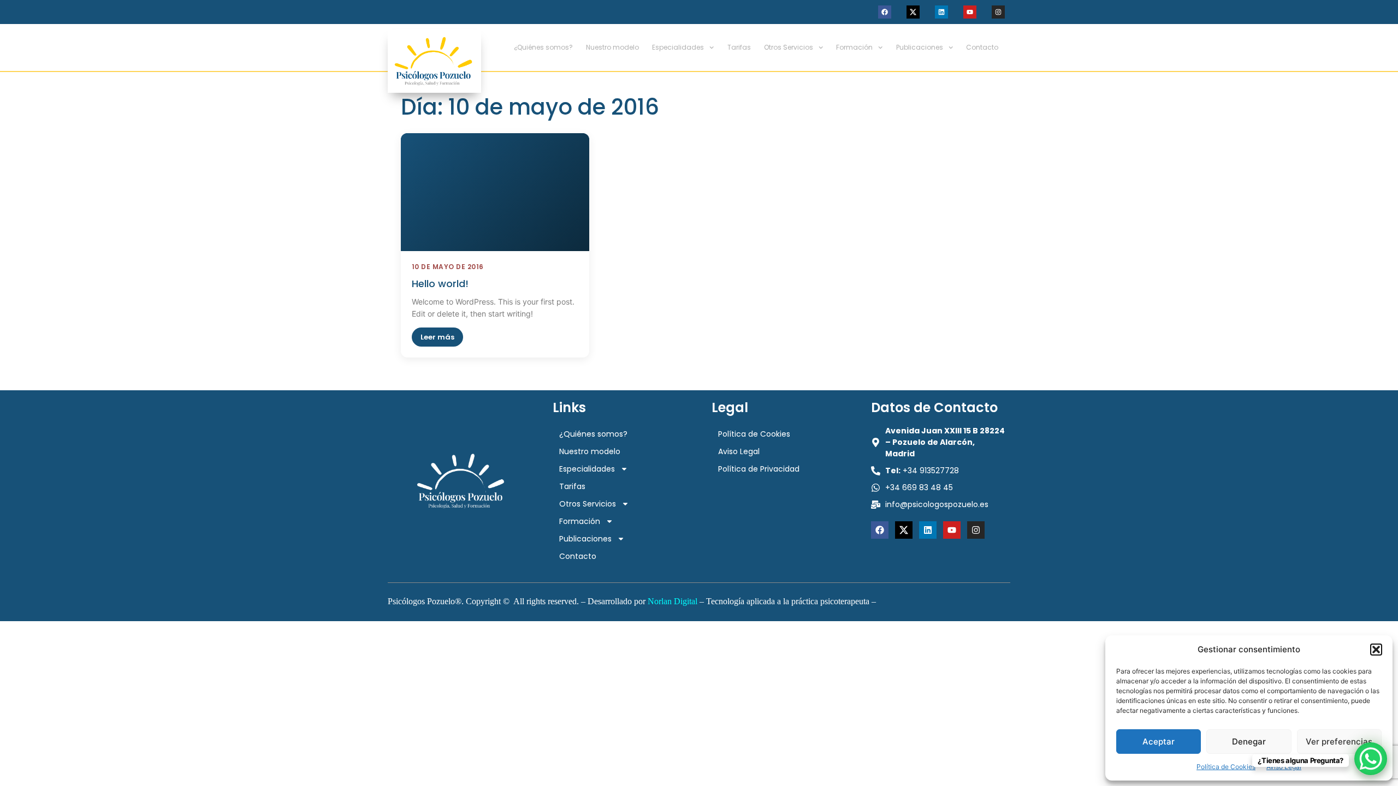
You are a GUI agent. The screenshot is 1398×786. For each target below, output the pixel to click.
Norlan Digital (672, 601)
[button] (1376, 649)
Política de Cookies (1225, 767)
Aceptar (1158, 741)
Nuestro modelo (612, 47)
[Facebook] (884, 12)
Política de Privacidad (758, 468)
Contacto (982, 47)
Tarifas (739, 47)
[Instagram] (998, 12)
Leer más (437, 337)
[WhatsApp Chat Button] (1370, 758)
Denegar (1249, 741)
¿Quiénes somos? (543, 47)
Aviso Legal (739, 451)
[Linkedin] (941, 12)
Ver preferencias (1339, 741)
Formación (854, 47)
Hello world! (440, 283)
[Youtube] (969, 12)
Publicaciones (919, 47)
